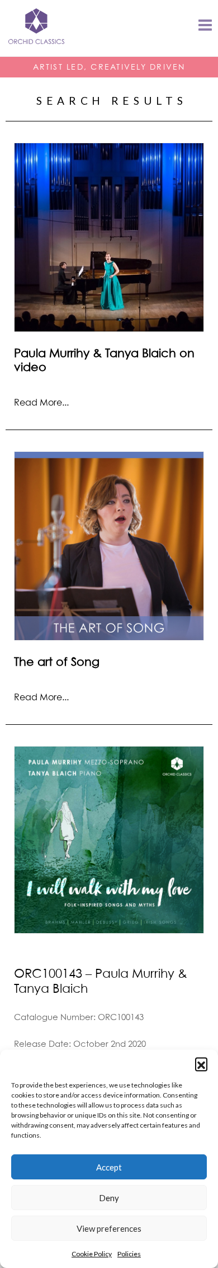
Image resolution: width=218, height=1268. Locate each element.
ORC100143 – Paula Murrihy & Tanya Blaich (100, 980)
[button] (201, 1063)
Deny (109, 1198)
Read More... (41, 402)
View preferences (109, 1228)
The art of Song (56, 662)
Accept (109, 1167)
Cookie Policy (92, 1254)
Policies (129, 1254)
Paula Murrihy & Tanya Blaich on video (104, 360)
